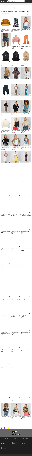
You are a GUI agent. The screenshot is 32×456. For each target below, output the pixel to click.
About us (13, 439)
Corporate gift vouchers (25, 442)
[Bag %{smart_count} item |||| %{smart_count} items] (31, 1)
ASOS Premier (2, 443)
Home (1, 5)
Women (5, 5)
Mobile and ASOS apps (25, 439)
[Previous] (13, 8)
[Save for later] (9, 27)
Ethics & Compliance (3, 448)
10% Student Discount (3, 444)
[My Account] (27, 1)
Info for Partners (24, 444)
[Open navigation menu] (1, 1)
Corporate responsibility (14, 442)
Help (1, 439)
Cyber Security (13, 444)
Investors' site (13, 443)
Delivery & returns (3, 442)
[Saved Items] (29, 1)
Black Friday (23, 443)
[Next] (30, 8)
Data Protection (3, 447)
